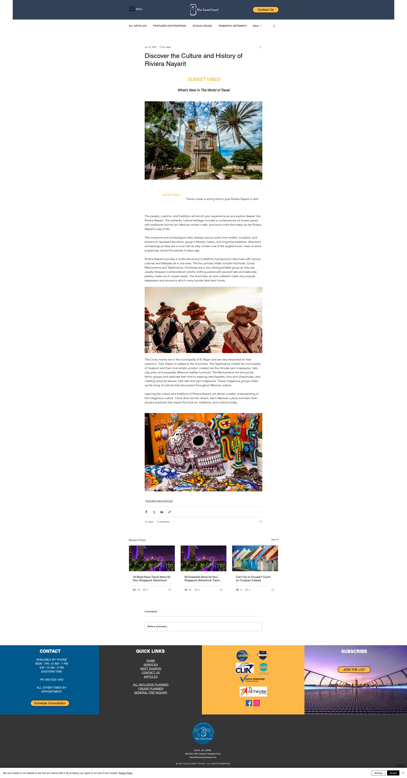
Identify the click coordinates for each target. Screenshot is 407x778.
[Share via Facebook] (146, 511)
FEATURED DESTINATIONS (169, 25)
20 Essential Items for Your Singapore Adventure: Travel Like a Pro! (202, 578)
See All (274, 539)
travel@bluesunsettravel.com (203, 757)
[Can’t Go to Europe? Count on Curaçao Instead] (255, 558)
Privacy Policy (126, 773)
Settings (378, 773)
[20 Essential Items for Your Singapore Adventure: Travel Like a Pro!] (204, 558)
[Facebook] (249, 703)
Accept (393, 773)
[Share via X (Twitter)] (153, 511)
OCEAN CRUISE (202, 25)
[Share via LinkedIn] (161, 511)
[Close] (403, 772)
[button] (274, 26)
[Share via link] (169, 511)
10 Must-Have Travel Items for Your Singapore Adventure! (152, 578)
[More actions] (260, 47)
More (256, 25)
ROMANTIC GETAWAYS (233, 25)
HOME (150, 660)
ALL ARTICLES (138, 25)
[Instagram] (257, 703)
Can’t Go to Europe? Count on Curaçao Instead (253, 578)
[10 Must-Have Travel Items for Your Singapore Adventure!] (152, 558)
